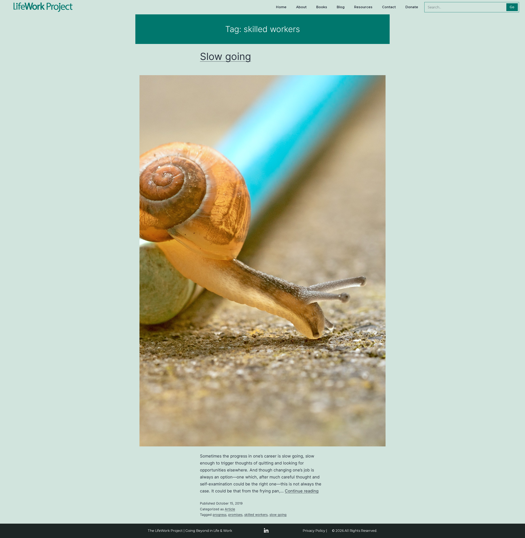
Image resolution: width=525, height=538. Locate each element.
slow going (277, 515)
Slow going (225, 56)
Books (321, 7)
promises (235, 515)
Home (281, 7)
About (301, 7)
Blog (341, 7)
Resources (363, 7)
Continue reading (301, 491)
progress (219, 515)
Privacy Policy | (315, 531)
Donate (411, 7)
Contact (389, 7)
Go (512, 7)
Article (230, 509)
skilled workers (256, 515)
